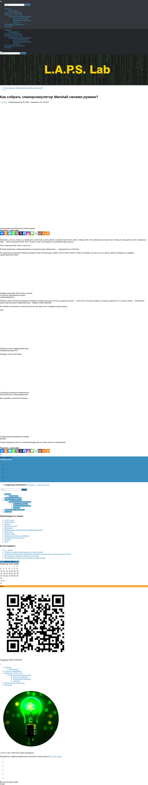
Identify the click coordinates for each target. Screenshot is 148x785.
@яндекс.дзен (6, 459)
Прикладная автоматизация (20, 16)
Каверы (7, 524)
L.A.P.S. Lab (9, 520)
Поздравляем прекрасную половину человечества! (24, 558)
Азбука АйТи (9, 522)
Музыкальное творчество (14, 24)
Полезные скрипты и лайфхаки (16, 536)
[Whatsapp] (13, 233)
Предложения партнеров (14, 538)
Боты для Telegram (20, 18)
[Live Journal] (36, 233)
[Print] (44, 233)
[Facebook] (25, 233)
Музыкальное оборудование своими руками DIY (23, 88)
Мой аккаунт (14, 11)
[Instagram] (28, 233)
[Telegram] (9, 233)
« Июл (2, 580)
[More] (48, 233)
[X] (21, 233)
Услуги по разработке (13, 12)
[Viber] (17, 233)
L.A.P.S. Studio (56, 756)
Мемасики (8, 528)
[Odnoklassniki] (6, 233)
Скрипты (16, 22)
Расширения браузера (22, 20)
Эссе (6, 542)
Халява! (7, 540)
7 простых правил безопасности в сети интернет (23, 552)
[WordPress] (40, 233)
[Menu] (1, 1)
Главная (7, 9)
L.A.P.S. (4, 102)
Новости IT (8, 532)
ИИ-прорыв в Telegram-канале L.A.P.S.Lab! (21, 556)
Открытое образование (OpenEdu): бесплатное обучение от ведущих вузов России (37, 554)
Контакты (8, 26)
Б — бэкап (8, 550)
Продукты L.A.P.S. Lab (13, 14)
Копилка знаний (10, 526)
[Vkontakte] (2, 233)
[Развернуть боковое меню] (1, 454)
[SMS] (32, 233)
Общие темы (9, 534)
